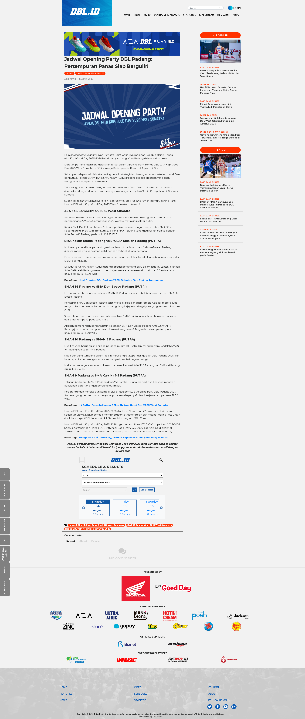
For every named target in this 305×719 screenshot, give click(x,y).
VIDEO (147, 14)
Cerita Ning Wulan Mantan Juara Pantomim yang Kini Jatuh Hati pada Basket (218, 252)
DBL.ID (97, 714)
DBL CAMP (223, 14)
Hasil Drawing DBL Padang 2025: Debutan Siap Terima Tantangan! (121, 280)
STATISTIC (140, 700)
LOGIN (237, 8)
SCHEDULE (140, 693)
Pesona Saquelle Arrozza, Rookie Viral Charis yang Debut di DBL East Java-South (220, 73)
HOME (126, 14)
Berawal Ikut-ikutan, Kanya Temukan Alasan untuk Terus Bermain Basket (216, 188)
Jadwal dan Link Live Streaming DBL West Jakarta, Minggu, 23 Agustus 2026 (218, 121)
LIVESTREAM (206, 14)
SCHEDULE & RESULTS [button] (167, 14)
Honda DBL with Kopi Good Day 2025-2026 (87, 529)
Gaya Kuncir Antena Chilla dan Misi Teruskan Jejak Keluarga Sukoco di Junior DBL (220, 138)
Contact (158, 717)
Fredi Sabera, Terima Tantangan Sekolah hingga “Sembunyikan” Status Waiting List (218, 235)
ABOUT (212, 693)
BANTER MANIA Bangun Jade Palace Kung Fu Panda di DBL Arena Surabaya (217, 205)
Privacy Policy (145, 717)
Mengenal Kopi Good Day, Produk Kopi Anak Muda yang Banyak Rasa (123, 437)
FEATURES (66, 693)
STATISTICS (189, 14)
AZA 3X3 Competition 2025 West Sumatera (149, 525)
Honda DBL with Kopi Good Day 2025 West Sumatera (96, 525)
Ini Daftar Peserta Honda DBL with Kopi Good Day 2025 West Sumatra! (124, 405)
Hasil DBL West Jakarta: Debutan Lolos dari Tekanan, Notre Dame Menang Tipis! (218, 90)
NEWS (63, 700)
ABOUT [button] (237, 14)
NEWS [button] (136, 14)
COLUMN (213, 687)
